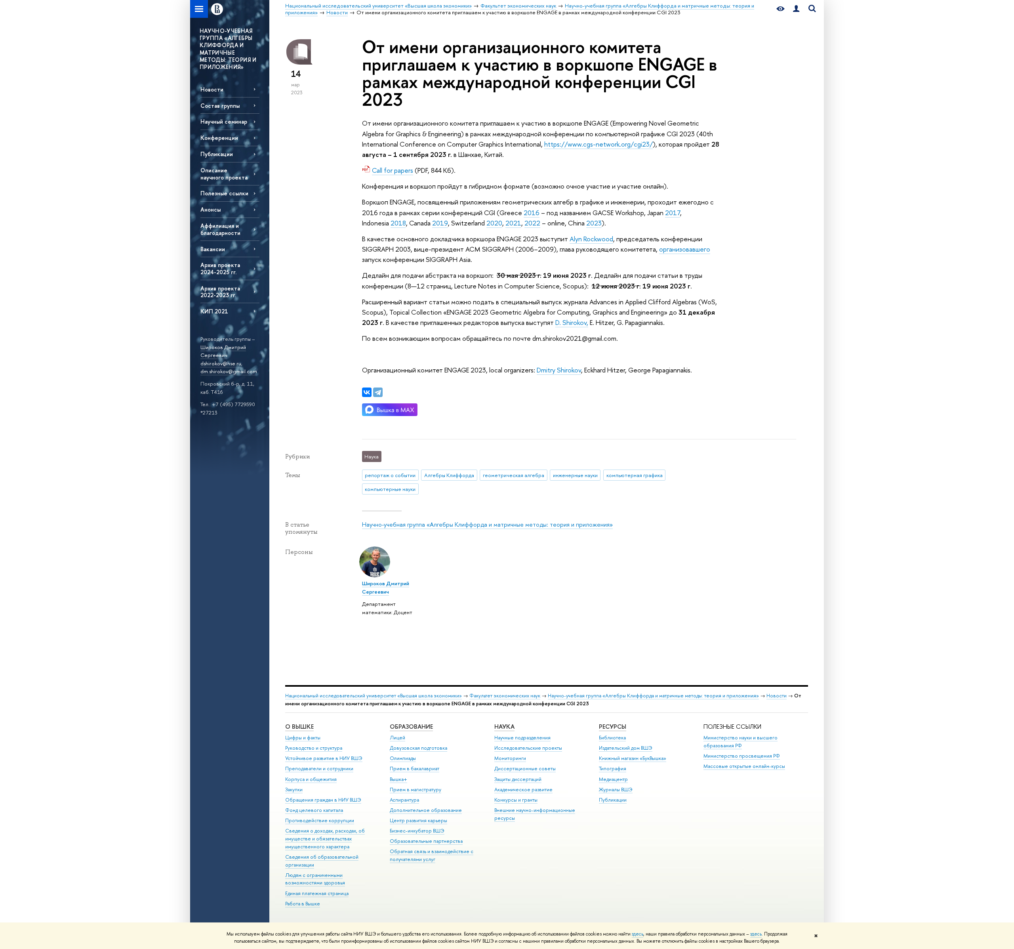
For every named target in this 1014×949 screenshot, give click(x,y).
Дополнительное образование (426, 810)
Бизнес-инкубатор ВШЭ (417, 830)
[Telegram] (378, 392)
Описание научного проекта (224, 173)
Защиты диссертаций (517, 779)
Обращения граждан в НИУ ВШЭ (323, 799)
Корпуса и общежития (311, 779)
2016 (531, 212)
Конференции (219, 137)
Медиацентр (613, 779)
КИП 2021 (214, 311)
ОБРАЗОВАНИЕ (411, 726)
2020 (494, 222)
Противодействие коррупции (319, 820)
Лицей (397, 737)
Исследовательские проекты (528, 748)
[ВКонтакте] (367, 392)
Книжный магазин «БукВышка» (632, 758)
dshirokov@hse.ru (220, 363)
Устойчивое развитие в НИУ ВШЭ (323, 758)
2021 (513, 222)
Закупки (294, 789)
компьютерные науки (390, 489)
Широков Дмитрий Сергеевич (223, 351)
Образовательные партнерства (426, 841)
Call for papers (392, 170)
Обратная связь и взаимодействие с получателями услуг (431, 855)
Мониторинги (510, 758)
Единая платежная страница (317, 893)
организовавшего (684, 249)
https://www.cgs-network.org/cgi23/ (598, 144)
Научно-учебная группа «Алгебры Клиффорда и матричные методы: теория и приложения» (487, 524)
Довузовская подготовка (418, 748)
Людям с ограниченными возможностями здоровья (315, 879)
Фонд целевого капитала (314, 810)
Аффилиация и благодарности (220, 229)
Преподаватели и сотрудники (319, 768)
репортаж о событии (390, 475)
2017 (672, 212)
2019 (440, 222)
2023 (594, 222)
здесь (637, 934)
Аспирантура (404, 799)
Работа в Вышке (302, 903)
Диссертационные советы (525, 768)
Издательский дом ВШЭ (625, 748)
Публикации (216, 154)
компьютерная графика (634, 475)
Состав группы (220, 105)
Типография (612, 768)
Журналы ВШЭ (616, 789)
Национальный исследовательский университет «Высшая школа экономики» (373, 695)
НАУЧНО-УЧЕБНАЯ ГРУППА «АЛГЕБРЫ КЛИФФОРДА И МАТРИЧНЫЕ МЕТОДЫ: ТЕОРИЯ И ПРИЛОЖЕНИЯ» (228, 49)
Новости (211, 89)
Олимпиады (403, 758)
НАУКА (504, 726)
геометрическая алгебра (513, 475)
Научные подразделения (522, 737)
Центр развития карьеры (418, 820)
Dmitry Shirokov (559, 369)
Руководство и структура (313, 748)
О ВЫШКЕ (299, 726)
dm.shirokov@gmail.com (228, 371)
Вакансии (212, 249)
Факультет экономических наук (504, 695)
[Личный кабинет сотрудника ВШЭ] (796, 9)
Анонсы (210, 209)
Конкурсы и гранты (515, 799)
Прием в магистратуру (415, 789)
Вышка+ (398, 779)
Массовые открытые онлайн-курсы (744, 766)
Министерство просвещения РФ (741, 755)
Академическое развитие (523, 789)
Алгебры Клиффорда (449, 475)
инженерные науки (575, 475)
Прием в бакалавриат (414, 768)
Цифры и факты (302, 737)
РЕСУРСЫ (612, 726)
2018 (398, 222)
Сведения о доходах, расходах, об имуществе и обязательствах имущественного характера (325, 838)
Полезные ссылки (224, 193)
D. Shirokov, (571, 322)
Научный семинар (223, 121)
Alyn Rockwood (591, 238)
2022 (532, 222)
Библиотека (612, 737)
